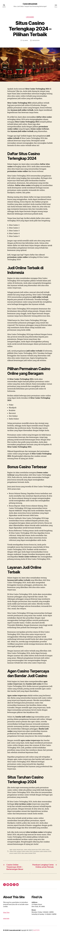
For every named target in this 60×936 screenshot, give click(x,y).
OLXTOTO (36, 930)
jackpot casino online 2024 (25, 851)
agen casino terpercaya (16, 849)
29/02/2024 (35, 40)
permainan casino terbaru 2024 (42, 851)
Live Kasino (30, 17)
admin (26, 40)
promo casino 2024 (15, 853)
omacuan (6, 918)
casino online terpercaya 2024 (32, 849)
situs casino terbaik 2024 (28, 853)
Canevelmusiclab (30, 4)
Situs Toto (6, 912)
